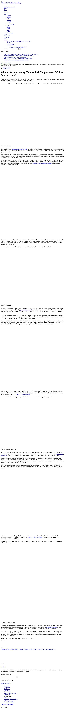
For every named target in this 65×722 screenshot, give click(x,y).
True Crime (10, 33)
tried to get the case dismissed (36, 537)
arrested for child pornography (22, 394)
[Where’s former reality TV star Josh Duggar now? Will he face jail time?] (11, 663)
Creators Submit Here (9, 701)
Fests (5, 38)
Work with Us (7, 691)
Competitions (10, 44)
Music (8, 25)
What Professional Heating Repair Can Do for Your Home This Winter (21, 54)
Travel (8, 31)
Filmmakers (7, 35)
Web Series (6, 37)
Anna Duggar (15, 649)
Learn (5, 40)
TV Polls (6, 12)
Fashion (9, 20)
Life (5, 14)
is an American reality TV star (19, 149)
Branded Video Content (10, 693)
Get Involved (7, 694)
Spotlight (9, 43)
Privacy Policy (7, 687)
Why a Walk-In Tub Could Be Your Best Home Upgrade (18, 58)
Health (8, 22)
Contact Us (6, 690)
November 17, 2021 (6, 67)
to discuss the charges (51, 627)
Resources (9, 45)
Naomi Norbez (6, 68)
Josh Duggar (39, 649)
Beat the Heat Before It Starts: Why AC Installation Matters (18, 55)
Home (5, 8)
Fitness (12, 24)
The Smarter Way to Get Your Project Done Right (16, 60)
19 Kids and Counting (6, 649)
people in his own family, (26, 310)
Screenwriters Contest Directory (18, 47)
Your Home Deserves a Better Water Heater (15, 57)
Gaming (9, 21)
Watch (5, 34)
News (5, 10)
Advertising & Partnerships (10, 699)
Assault (20, 649)
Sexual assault (46, 649)
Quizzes (9, 17)
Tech (8, 30)
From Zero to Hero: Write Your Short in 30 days (19, 41)
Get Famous (7, 689)
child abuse (25, 649)
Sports (8, 28)
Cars (8, 18)
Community (7, 700)
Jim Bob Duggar (32, 649)
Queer (8, 27)
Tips (5, 697)
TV (5, 11)
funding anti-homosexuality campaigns (41, 163)
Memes (9, 15)
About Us (6, 686)
